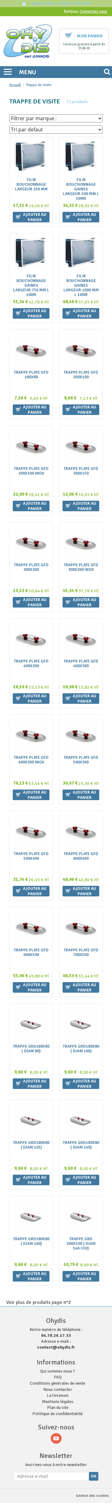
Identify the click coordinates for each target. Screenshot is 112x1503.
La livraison (57, 1395)
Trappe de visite (38, 85)
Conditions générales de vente (57, 1383)
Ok (93, 1476)
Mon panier (90, 36)
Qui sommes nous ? (57, 1371)
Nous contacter (57, 1389)
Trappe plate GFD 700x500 (81, 952)
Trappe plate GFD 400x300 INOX (31, 760)
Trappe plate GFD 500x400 (31, 856)
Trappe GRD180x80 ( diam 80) (31, 1049)
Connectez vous (93, 11)
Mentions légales (57, 1401)
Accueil (15, 85)
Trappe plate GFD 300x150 (81, 471)
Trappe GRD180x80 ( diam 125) (31, 1145)
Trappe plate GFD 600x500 (31, 952)
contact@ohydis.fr (56, 1347)
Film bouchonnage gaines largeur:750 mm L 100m (31, 285)
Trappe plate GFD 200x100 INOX (31, 471)
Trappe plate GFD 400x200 (31, 663)
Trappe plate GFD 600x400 (81, 856)
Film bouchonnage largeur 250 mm (31, 185)
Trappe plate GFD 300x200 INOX (81, 567)
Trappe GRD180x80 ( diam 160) (31, 1241)
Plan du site (57, 1407)
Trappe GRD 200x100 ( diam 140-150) (81, 1244)
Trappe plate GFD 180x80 (31, 375)
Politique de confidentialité (57, 1413)
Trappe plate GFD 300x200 (31, 567)
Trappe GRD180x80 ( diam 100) (81, 1049)
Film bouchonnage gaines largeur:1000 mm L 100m (81, 285)
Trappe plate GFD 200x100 (81, 375)
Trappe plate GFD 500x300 (81, 760)
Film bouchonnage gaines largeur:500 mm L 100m (81, 189)
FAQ (58, 1377)
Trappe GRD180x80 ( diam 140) (81, 1145)
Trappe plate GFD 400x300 (81, 663)
